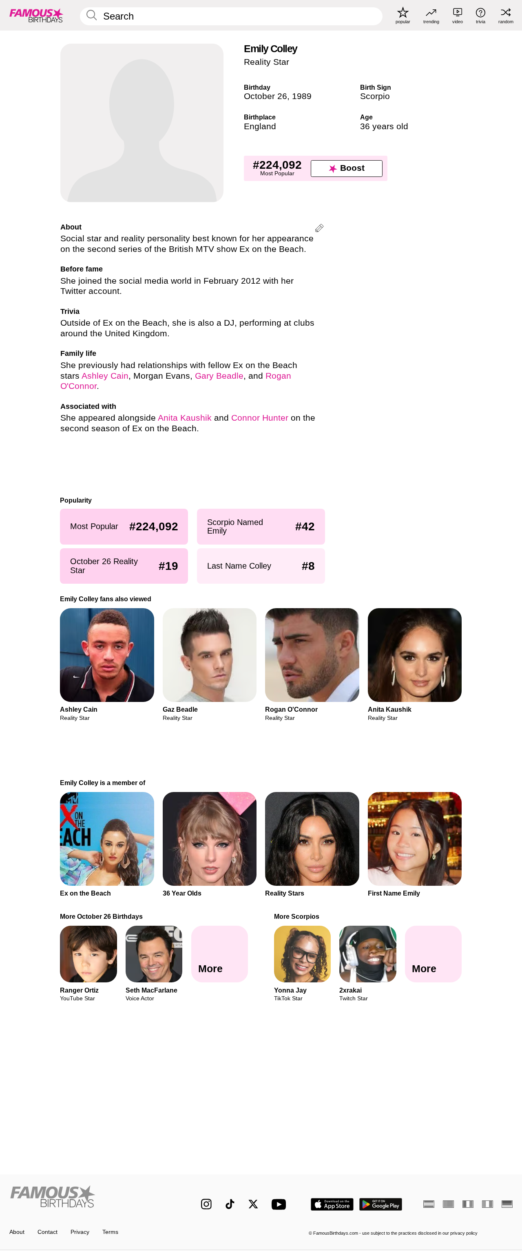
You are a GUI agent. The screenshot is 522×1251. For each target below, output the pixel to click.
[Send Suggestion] (319, 229)
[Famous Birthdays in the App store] (332, 1204)
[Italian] (487, 1204)
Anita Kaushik (185, 418)
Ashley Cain (105, 376)
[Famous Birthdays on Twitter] (253, 1204)
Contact (48, 1232)
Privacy (80, 1232)
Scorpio (375, 96)
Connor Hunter (259, 418)
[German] (507, 1204)
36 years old (384, 126)
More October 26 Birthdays (101, 916)
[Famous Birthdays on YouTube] (281, 1204)
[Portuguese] (448, 1204)
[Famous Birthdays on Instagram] (206, 1204)
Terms (110, 1232)
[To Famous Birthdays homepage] (36, 15)
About (16, 1232)
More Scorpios (296, 916)
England (260, 126)
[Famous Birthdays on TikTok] (230, 1204)
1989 (302, 96)
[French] (467, 1204)
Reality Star (266, 62)
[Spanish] (428, 1204)
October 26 (265, 96)
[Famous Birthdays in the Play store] (381, 1204)
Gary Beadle (219, 376)
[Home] (90, 1198)
